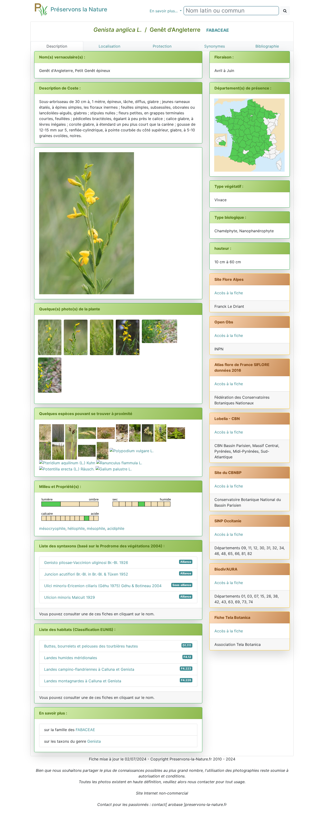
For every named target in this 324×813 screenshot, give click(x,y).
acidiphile (115, 528)
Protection (162, 46)
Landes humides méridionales (117, 657)
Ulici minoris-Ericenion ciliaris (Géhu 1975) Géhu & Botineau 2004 (117, 585)
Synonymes (214, 46)
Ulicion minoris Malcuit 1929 (117, 597)
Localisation (109, 46)
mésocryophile (52, 528)
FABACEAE (217, 30)
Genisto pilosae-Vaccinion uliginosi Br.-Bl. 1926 (117, 562)
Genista (94, 741)
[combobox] (231, 10)
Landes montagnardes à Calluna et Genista (117, 680)
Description (56, 46)
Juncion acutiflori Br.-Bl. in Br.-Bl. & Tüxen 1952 (117, 574)
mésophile (96, 528)
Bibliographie (267, 46)
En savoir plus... (164, 11)
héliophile (76, 528)
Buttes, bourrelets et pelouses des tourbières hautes (117, 645)
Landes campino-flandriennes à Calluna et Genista (117, 669)
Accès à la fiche (228, 292)
